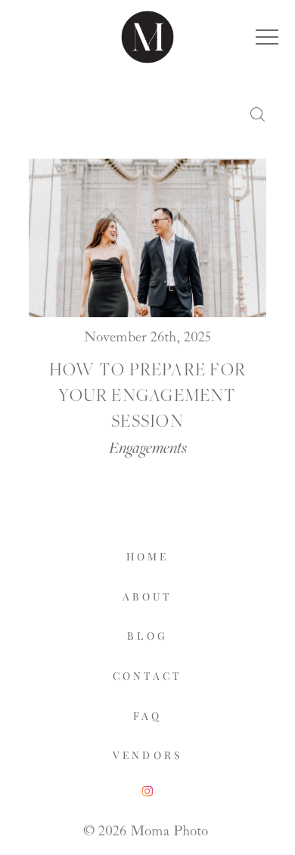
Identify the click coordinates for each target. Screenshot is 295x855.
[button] (267, 37)
